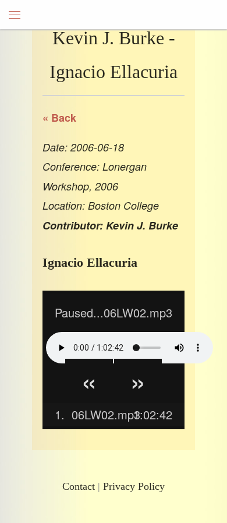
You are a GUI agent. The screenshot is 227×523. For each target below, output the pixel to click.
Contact (78, 486)
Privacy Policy (134, 486)
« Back (59, 117)
